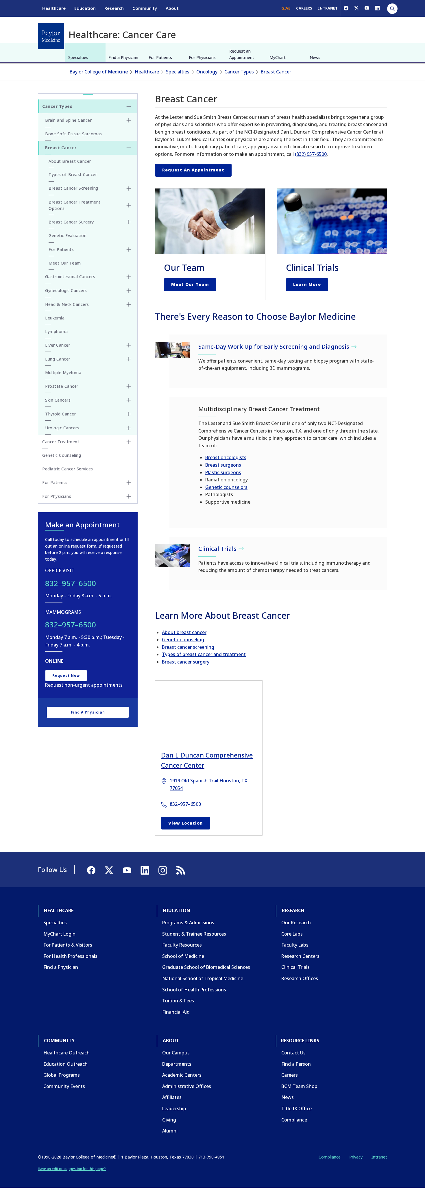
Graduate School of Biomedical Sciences (206, 967)
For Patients (160, 57)
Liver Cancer (57, 345)
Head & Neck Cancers (67, 304)
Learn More (307, 284)
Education (85, 8)
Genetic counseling (183, 639)
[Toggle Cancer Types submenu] (128, 106)
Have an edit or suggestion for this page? (72, 1168)
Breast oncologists (225, 457)
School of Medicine (183, 956)
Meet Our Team (190, 284)
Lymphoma (56, 331)
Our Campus (176, 1053)
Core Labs (292, 934)
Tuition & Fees (178, 1000)
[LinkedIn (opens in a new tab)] (377, 8)
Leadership (174, 1108)
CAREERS (304, 8)
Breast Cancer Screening (73, 188)
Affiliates (172, 1097)
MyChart (277, 57)
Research (114, 8)
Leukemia (54, 318)
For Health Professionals (70, 956)
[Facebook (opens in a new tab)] (346, 8)
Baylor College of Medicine (99, 72)
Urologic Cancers (62, 428)
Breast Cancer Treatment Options (75, 205)
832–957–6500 (185, 804)
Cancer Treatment (60, 441)
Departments (176, 1064)
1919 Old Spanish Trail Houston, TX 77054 (208, 784)
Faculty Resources (182, 945)
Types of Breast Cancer (73, 174)
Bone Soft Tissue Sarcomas (73, 133)
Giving (169, 1120)
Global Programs (61, 1075)
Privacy (356, 1157)
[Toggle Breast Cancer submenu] (128, 148)
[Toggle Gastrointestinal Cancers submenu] (128, 277)
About (172, 8)
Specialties (78, 57)
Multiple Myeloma (63, 372)
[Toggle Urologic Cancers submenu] (128, 428)
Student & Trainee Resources (194, 934)
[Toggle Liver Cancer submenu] (128, 345)
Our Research (296, 922)
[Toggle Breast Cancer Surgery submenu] (128, 222)
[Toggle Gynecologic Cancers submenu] (128, 291)
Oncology (206, 72)
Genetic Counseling (61, 455)
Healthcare (54, 8)
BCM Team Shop (299, 1086)
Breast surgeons (223, 465)
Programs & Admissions (188, 922)
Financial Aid (176, 1012)
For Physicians (202, 57)
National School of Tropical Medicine (202, 978)
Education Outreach (65, 1064)
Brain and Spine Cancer (68, 120)
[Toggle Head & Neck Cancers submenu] (128, 304)
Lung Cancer (57, 359)
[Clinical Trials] (172, 555)
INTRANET (328, 8)
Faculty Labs (294, 945)
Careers (289, 1075)
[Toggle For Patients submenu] (128, 249)
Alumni (170, 1131)
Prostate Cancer (61, 386)
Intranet (379, 1157)
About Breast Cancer (70, 161)
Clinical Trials (295, 967)
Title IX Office (296, 1108)
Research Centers (300, 956)
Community (144, 8)
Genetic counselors (226, 487)
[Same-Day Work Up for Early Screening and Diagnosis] (172, 350)
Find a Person (296, 1064)
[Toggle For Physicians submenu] (128, 496)
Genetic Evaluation (67, 235)
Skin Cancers (58, 400)
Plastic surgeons (223, 472)
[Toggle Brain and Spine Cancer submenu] (128, 120)
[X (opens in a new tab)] (356, 8)
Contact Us (293, 1053)
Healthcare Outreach (66, 1053)
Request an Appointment (241, 54)
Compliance (294, 1120)
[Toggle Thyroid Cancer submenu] (128, 414)
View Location (185, 823)
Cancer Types (239, 72)
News (315, 57)
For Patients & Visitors (67, 945)
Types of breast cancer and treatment (204, 654)
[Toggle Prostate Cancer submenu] (128, 386)
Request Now (66, 675)
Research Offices (299, 978)
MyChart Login (59, 934)
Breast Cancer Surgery (71, 222)
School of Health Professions (194, 989)
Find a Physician (123, 57)
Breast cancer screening (188, 647)
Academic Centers (182, 1075)
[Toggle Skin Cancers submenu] (128, 400)
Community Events (64, 1086)
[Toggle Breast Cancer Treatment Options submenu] (128, 205)
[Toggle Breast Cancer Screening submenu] (128, 188)
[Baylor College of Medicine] (51, 36)
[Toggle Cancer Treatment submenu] (128, 442)
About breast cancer (184, 632)
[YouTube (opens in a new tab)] (367, 8)
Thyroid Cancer (60, 414)
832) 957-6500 (311, 154)
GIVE (285, 8)
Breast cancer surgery (185, 662)
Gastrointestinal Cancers (70, 276)
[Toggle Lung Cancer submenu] (128, 359)
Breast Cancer (276, 72)
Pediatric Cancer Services (67, 469)
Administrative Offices (186, 1086)
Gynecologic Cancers (66, 290)
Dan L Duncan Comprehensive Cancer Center (207, 760)
